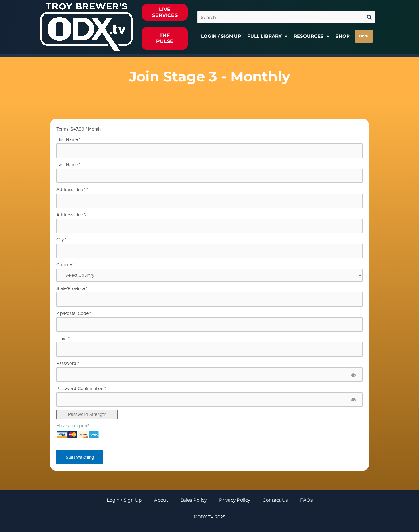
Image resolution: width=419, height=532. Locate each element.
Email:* (63, 338)
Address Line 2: (72, 214)
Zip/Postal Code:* (73, 313)
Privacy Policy (234, 500)
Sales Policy (193, 500)
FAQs (306, 500)
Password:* (67, 363)
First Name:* (68, 139)
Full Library (264, 36)
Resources (309, 36)
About (161, 500)
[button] (267, 36)
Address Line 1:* (72, 189)
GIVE (363, 36)
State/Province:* (71, 288)
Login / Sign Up (221, 36)
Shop (343, 36)
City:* (61, 239)
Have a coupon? (72, 425)
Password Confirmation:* (81, 388)
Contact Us (275, 500)
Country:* (65, 265)
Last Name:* (68, 164)
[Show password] (353, 374)
